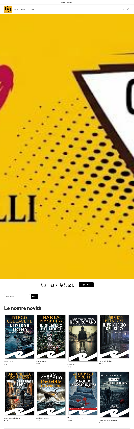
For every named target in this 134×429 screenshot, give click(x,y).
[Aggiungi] (32, 356)
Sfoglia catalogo (86, 285)
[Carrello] (128, 9)
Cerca (34, 296)
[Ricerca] (119, 9)
